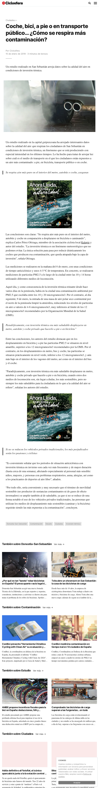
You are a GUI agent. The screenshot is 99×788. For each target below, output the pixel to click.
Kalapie (85, 242)
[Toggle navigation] (95, 3)
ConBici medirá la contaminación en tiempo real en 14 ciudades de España (71, 645)
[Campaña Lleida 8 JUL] (49, 204)
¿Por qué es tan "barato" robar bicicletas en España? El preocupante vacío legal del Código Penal (24, 583)
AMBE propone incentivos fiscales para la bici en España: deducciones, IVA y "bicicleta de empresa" (24, 710)
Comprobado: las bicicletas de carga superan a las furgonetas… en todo (71, 709)
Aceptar (76, 782)
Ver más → (59, 544)
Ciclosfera (15, 50)
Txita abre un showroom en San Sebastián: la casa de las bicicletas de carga (74, 582)
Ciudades (10, 20)
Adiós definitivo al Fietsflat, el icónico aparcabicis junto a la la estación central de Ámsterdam (24, 773)
